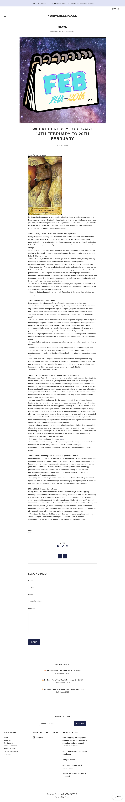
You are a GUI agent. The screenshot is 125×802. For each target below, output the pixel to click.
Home (52, 31)
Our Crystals (8, 743)
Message (31, 609)
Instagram (39, 737)
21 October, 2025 (62, 692)
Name (30, 580)
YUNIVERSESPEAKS (69, 794)
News (58, 31)
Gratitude (7, 754)
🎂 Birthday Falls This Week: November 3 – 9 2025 (62, 680)
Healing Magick (10, 749)
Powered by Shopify (62, 797)
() (115, 9)
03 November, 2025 (62, 683)
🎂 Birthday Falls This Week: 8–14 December (62, 670)
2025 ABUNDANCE (11, 751)
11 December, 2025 (62, 673)
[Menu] (5, 16)
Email (30, 594)
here (61, 439)
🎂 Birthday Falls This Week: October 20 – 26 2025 (62, 689)
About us (7, 740)
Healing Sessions (10, 746)
